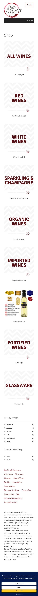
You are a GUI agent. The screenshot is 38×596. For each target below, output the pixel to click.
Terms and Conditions (11, 490)
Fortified (7, 482)
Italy (7, 435)
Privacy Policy (9, 494)
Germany (9, 431)
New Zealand (10, 438)
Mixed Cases (19, 474)
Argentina (9, 424)
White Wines (8, 474)
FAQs (17, 494)
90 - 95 (8, 456)
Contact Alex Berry (10, 502)
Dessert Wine (17, 482)
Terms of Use (26, 490)
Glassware (7, 478)
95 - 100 (8, 460)
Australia (9, 428)
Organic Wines (19, 478)
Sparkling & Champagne (12, 470)
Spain (8, 441)
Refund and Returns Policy (13, 498)
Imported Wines (9, 486)
